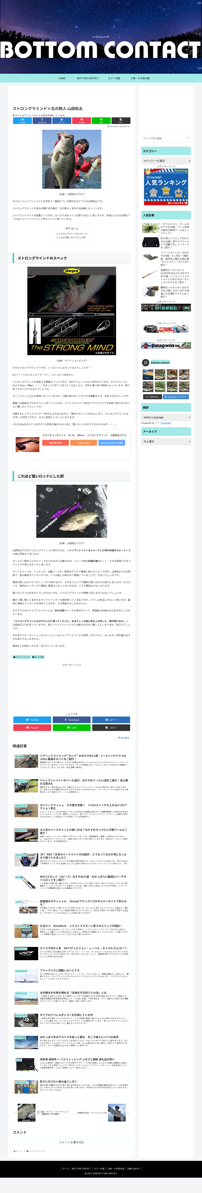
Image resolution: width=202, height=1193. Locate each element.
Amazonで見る (83, 443)
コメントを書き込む (71, 1142)
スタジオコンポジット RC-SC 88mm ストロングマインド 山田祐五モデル (84, 435)
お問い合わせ (133, 1168)
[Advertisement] (72, 95)
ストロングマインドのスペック (72, 233)
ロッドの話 (38, 657)
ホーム (66, 1168)
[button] (187, 138)
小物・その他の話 (116, 1168)
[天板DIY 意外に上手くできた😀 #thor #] (148, 374)
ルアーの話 (99, 1168)
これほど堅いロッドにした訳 (71, 237)
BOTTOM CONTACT (81, 1168)
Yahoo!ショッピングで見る (112, 443)
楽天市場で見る (55, 443)
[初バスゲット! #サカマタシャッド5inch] (148, 386)
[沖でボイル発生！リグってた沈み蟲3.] (172, 386)
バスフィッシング (22, 657)
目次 (67, 228)
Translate (165, 423)
